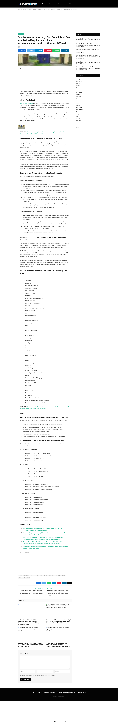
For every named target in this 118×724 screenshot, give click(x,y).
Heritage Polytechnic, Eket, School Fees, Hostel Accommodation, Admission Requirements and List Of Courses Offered (88, 57)
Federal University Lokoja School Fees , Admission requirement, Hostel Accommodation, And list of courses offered (58, 645)
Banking (78, 79)
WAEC (77, 127)
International (79, 98)
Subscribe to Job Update (50, 692)
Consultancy (79, 81)
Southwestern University (24, 577)
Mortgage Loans (71, 3)
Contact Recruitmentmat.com (67, 692)
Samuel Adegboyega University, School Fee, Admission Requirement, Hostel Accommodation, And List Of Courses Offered (31, 592)
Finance (78, 90)
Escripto (23, 46)
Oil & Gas (78, 118)
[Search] (99, 3)
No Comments (37, 46)
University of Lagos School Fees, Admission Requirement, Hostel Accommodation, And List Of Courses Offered (30, 645)
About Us (39, 692)
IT (76, 100)
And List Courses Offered (36, 575)
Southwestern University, (26, 103)
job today (78, 105)
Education (78, 83)
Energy (77, 85)
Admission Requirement (24, 575)
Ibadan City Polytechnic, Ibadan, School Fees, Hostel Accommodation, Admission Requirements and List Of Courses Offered (88, 51)
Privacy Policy (82, 692)
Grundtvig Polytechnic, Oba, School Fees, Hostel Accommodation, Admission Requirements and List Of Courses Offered (88, 39)
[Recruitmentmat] (27, 4)
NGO (77, 116)
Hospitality (78, 94)
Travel (77, 125)
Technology (79, 122)
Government (79, 92)
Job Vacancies (79, 107)
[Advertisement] (41, 20)
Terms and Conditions (62, 721)
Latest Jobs (44, 3)
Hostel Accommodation (49, 575)
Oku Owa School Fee (60, 575)
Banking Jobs (52, 3)
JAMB (77, 103)
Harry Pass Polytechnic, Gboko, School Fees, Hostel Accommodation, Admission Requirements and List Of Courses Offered (88, 45)
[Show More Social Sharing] (70, 50)
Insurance (78, 96)
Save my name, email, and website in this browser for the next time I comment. (38, 675)
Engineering (79, 87)
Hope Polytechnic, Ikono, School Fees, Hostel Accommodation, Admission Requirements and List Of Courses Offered (88, 62)
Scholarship (78, 120)
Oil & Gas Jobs (61, 3)
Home (33, 692)
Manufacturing (79, 109)
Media (77, 111)
